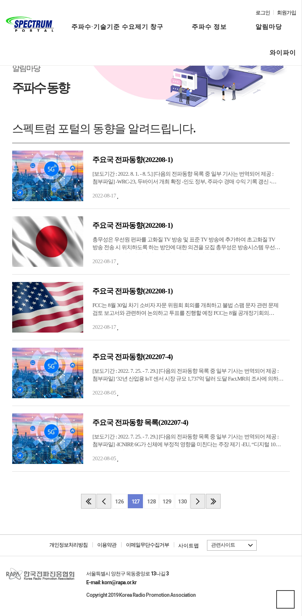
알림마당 (269, 26)
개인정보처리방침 (68, 544)
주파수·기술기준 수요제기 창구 (117, 26)
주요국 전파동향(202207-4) (132, 356)
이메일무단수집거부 (147, 544)
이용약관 (106, 544)
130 (182, 501)
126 (119, 501)
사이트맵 (188, 545)
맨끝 (213, 501)
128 (151, 501)
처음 (88, 501)
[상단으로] (285, 599)
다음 (197, 501)
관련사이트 (223, 545)
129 (166, 501)
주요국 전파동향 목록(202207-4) (140, 422)
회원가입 (286, 13)
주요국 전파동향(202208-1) (132, 159)
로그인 (263, 13)
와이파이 (283, 52)
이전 (103, 501)
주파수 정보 (209, 26)
